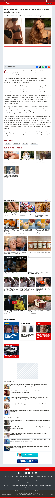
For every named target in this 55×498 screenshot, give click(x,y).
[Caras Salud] (27, 456)
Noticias (12, 476)
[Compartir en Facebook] (37, 67)
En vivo (49, 3)
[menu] (4, 3)
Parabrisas (37, 476)
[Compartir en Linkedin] (46, 67)
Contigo (17, 480)
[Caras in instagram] (19, 473)
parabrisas (11, 345)
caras (43, 324)
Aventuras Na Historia (26, 480)
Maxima (28, 482)
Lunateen (43, 476)
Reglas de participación (45, 485)
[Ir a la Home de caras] (8, 4)
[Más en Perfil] (12, 320)
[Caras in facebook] (22, 473)
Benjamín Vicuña (16, 143)
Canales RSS (7, 485)
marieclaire (27, 324)
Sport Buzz (44, 480)
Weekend (31, 476)
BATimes (50, 476)
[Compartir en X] (40, 67)
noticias (11, 324)
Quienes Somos (15, 485)
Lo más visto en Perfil (12, 417)
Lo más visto (9, 382)
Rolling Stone (36, 480)
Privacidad (30, 485)
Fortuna (25, 476)
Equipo (36, 485)
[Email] (49, 67)
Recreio (50, 480)
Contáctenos (23, 485)
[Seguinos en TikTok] (29, 473)
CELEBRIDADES (7, 7)
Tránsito (27, 488)
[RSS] (33, 473)
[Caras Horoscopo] (27, 462)
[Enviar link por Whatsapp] (43, 67)
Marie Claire (19, 476)
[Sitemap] (36, 473)
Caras (12, 480)
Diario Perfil (6, 476)
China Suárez (7, 143)
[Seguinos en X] (26, 473)
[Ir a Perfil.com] (49, 1)
